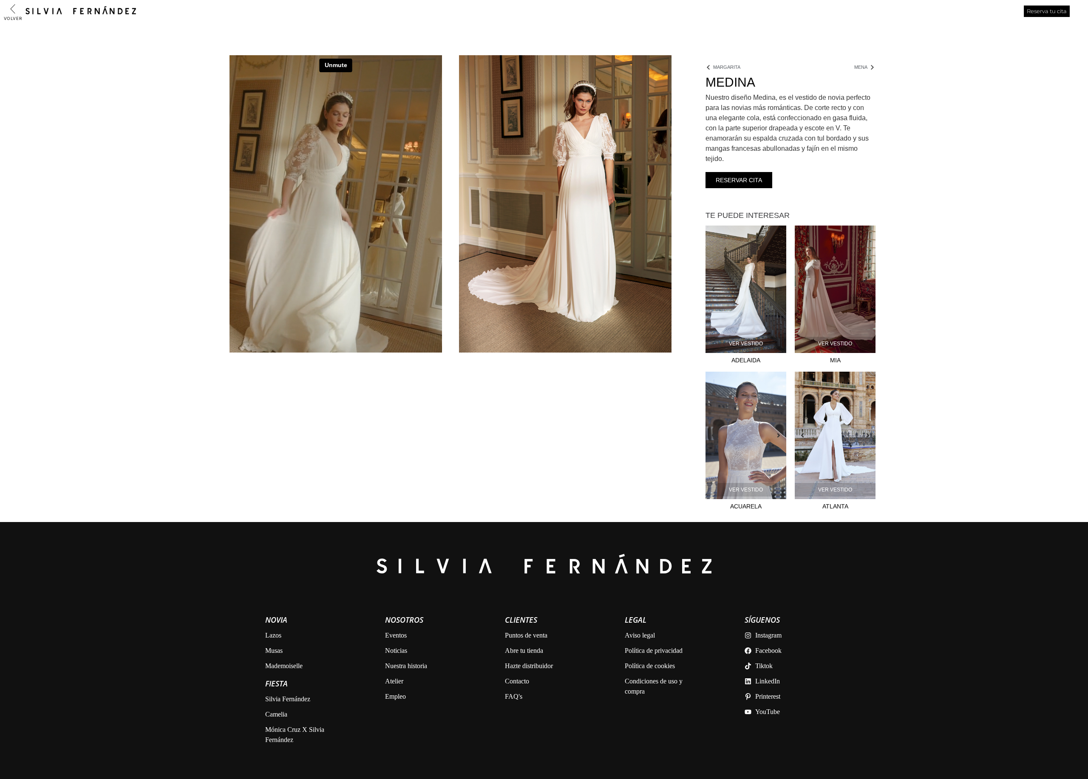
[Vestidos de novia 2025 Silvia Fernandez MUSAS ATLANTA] (835, 435)
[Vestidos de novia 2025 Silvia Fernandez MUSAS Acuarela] (746, 435)
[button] (717, 289)
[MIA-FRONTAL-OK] (835, 289)
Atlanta (835, 506)
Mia (835, 360)
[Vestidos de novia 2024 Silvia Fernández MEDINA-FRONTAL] (565, 204)
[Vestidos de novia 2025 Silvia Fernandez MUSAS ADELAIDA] (746, 289)
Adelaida (745, 360)
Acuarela (746, 506)
